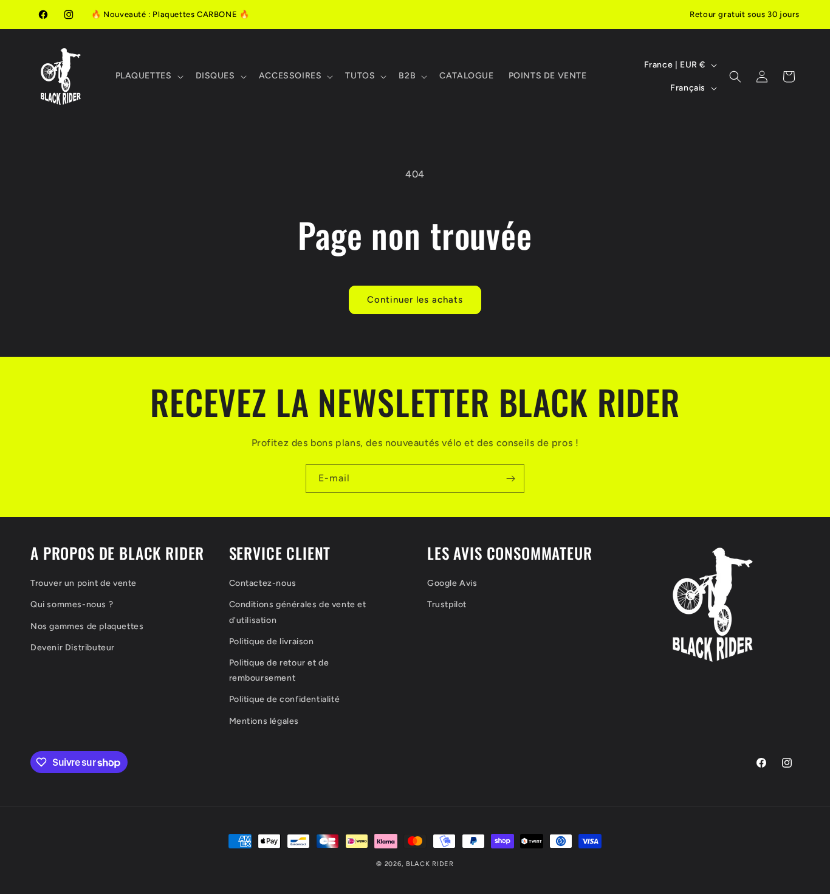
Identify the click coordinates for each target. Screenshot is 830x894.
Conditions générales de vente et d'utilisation (297, 612)
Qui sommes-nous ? (71, 604)
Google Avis (452, 583)
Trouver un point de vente (83, 583)
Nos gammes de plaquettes (86, 626)
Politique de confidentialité (284, 699)
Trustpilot (447, 604)
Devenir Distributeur (72, 647)
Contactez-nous (263, 583)
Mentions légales (264, 721)
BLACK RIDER (430, 864)
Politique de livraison (271, 641)
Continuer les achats (415, 299)
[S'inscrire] (510, 478)
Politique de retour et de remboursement (279, 670)
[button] (148, 76)
